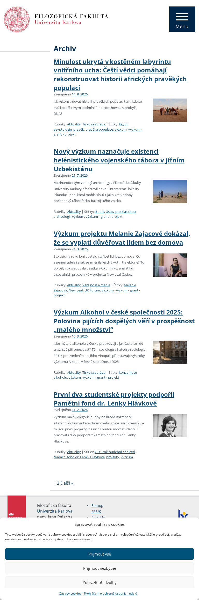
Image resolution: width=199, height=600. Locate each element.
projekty (112, 457)
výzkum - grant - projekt (104, 216)
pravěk (78, 129)
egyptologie (63, 129)
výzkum (121, 129)
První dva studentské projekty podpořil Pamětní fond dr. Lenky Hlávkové (114, 398)
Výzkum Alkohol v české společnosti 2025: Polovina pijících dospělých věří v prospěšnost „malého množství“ (124, 321)
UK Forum (92, 290)
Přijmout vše (99, 554)
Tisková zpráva (93, 124)
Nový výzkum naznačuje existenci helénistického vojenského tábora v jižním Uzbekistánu (119, 160)
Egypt (123, 124)
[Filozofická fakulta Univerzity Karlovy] (56, 19)
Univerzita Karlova (55, 511)
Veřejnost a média (96, 285)
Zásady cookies (70, 593)
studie (99, 211)
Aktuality (74, 124)
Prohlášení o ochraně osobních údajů (110, 593)
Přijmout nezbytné (99, 568)
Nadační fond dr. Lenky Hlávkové (79, 457)
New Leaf (76, 290)
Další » (66, 483)
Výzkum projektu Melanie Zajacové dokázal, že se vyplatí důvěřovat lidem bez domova (122, 237)
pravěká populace (99, 129)
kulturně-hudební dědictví (115, 451)
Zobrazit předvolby (100, 582)
